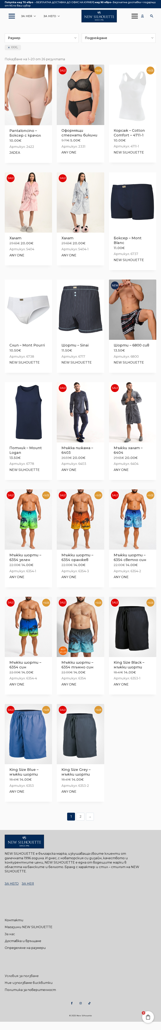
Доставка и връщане (23, 941)
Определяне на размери (25, 948)
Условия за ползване (22, 976)
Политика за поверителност (30, 990)
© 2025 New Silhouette (80, 1015)
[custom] (72, 1003)
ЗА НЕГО (50, 16)
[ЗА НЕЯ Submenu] (36, 16)
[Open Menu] (10, 16)
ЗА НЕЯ (26, 16)
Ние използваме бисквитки (29, 983)
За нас (10, 934)
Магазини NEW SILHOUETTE (28, 927)
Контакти (14, 920)
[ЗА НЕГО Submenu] (60, 16)
